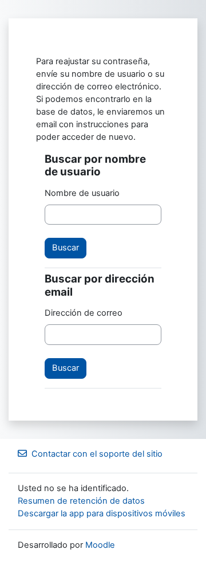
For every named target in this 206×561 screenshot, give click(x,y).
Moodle (100, 545)
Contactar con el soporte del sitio (97, 454)
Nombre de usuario (82, 193)
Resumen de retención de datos (81, 501)
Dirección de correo (83, 313)
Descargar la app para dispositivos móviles (101, 513)
